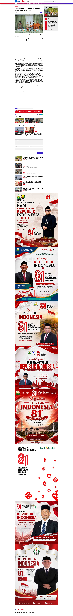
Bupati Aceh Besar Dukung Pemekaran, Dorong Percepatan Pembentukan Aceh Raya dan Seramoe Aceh (29, 134)
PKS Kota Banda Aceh (29, 108)
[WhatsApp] (42, 114)
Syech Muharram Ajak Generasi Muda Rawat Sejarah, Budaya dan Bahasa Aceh (52, 18)
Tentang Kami (25, 612)
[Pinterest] (18, 609)
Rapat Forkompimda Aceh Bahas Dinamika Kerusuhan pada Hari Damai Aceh (52, 22)
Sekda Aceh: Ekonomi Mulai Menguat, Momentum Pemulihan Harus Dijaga (52, 25)
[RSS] (23, 609)
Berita (35, 122)
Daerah (16, 131)
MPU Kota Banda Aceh (22, 108)
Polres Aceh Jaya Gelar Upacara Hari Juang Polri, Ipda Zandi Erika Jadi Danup (38, 134)
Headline (17, 122)
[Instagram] (22, 609)
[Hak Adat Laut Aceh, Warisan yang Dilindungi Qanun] (19, 130)
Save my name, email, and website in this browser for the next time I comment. (28, 150)
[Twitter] (39, 114)
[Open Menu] (57, 1)
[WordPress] (20, 609)
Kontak (33, 612)
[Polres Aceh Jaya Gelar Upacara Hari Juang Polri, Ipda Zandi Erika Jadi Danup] (38, 130)
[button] (53, 1)
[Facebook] (37, 114)
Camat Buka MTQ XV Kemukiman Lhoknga (51, 28)
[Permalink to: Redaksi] (16, 12)
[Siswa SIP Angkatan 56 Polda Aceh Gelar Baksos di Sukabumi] (38, 120)
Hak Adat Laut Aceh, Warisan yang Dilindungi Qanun (19, 134)
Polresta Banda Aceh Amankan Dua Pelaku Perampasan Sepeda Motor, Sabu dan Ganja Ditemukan (29, 125)
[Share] (42, 12)
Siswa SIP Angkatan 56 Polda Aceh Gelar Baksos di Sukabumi (38, 125)
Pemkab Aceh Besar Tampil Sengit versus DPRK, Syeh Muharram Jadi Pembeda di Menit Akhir (19, 125)
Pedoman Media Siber (18, 612)
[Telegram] (41, 114)
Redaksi (29, 612)
